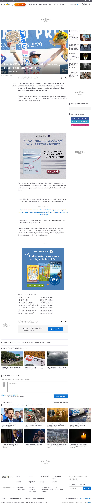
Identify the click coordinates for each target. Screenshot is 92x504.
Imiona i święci (32, 491)
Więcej (62, 4)
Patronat (47, 502)
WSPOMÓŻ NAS (87, 498)
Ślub (17, 491)
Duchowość (32, 487)
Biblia (2, 1)
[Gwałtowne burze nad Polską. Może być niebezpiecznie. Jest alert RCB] (57, 436)
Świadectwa (32, 489)
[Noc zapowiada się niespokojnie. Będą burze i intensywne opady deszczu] (57, 358)
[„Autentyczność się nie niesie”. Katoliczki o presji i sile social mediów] (85, 75)
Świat (5, 71)
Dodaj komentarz (61, 396)
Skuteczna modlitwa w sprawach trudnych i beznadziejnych (74, 36)
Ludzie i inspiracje (59, 489)
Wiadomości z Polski (12, 71)
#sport (48, 342)
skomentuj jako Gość (13, 395)
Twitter (87, 1)
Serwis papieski (20, 487)
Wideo (56, 4)
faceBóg (28, 1)
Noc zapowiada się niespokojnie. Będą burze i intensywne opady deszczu (57, 369)
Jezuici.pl (4, 498)
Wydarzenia (33, 4)
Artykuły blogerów (21, 489)
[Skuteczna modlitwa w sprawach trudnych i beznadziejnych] (85, 37)
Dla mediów (27, 502)
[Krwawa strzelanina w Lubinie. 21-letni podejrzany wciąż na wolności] (80, 415)
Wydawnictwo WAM (16, 498)
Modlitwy (44, 491)
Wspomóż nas (57, 329)
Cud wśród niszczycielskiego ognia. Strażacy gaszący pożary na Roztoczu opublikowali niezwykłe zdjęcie (56, 425)
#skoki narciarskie (27, 342)
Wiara (50, 4)
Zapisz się (86, 488)
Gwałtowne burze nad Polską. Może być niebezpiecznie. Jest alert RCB (57, 445)
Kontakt (22, 502)
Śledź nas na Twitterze (80, 121)
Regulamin (8, 502)
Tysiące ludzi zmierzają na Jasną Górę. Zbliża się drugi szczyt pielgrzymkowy (11, 369)
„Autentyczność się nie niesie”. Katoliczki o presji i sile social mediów (73, 75)
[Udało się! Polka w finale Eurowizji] (34, 436)
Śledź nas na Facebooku (80, 118)
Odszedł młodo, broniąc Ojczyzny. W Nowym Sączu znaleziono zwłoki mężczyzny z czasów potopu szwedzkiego (34, 426)
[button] (83, 4)
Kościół (19, 482)
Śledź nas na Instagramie (81, 125)
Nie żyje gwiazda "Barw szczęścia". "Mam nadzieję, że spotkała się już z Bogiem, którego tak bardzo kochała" (79, 446)
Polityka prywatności (16, 502)
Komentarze (42, 4)
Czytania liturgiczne (46, 487)
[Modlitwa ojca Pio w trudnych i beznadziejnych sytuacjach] (85, 66)
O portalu (3, 502)
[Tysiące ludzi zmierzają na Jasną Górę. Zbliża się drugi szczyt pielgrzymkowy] (12, 358)
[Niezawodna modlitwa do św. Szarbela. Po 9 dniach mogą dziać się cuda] (85, 56)
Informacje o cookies (40, 502)
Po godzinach (45, 476)
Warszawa (72, 4)
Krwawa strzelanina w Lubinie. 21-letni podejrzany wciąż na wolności (79, 424)
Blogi (23, 1)
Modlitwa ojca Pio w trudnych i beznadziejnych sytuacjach (73, 65)
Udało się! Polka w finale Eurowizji (33, 444)
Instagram (90, 1)
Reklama (33, 502)
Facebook (85, 1)
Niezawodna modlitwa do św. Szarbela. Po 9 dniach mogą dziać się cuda (74, 56)
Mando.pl (27, 498)
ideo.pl (89, 502)
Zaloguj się (3, 395)
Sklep (33, 1)
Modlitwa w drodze (16, 1)
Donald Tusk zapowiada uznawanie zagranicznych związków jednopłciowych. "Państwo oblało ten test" (11, 446)
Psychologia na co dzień (47, 489)
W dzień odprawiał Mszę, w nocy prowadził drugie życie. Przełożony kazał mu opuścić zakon (74, 48)
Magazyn (8, 1)
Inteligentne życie (56, 477)
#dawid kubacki (39, 342)
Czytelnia (32, 482)
